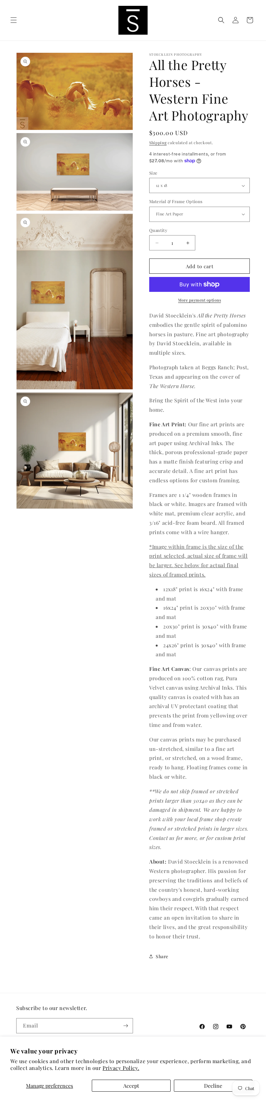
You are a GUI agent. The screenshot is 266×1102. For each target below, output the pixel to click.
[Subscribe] (125, 1025)
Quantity (158, 230)
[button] (13, 20)
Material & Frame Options (176, 201)
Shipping (158, 142)
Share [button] (162, 956)
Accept (131, 1085)
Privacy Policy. (121, 1067)
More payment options (199, 300)
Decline (213, 1085)
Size (153, 173)
